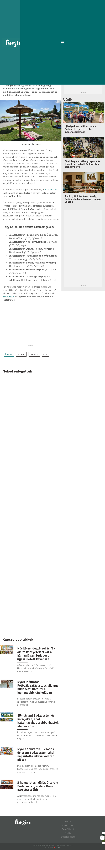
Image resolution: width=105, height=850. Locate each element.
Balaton (9, 354)
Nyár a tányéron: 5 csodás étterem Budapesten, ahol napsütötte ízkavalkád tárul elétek (36, 754)
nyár (45, 354)
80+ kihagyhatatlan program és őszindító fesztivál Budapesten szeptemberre (82, 164)
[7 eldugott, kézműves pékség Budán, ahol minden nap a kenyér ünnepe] (83, 186)
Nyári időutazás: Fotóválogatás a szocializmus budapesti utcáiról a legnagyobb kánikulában (37, 687)
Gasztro (6, 648)
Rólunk (68, 821)
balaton (21, 354)
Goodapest (8, 681)
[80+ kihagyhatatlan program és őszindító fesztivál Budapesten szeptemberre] (83, 151)
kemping (34, 354)
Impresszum (67, 825)
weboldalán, (8, 297)
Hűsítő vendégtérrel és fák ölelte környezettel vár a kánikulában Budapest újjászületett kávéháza (36, 653)
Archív (68, 833)
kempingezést (51, 189)
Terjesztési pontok (68, 837)
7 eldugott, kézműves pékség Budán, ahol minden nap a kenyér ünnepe (83, 199)
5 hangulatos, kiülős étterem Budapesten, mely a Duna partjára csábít (37, 786)
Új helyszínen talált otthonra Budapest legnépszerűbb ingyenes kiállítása (80, 129)
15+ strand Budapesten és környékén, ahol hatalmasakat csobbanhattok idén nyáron (38, 721)
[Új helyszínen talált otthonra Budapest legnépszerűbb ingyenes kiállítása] (83, 116)
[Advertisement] (29, 504)
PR (59, 847)
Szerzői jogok (68, 829)
